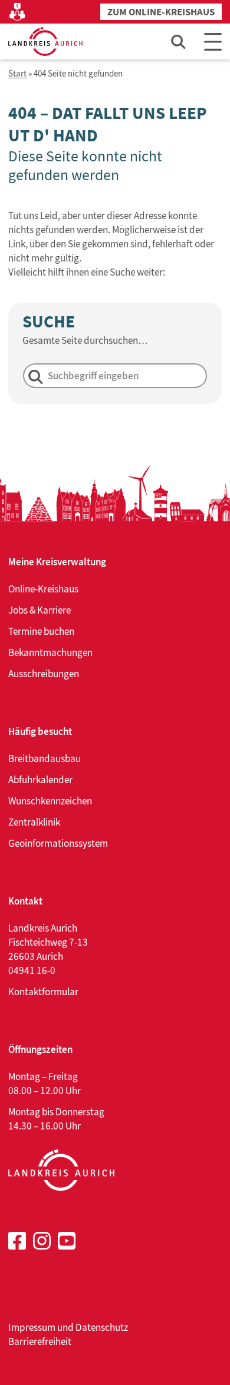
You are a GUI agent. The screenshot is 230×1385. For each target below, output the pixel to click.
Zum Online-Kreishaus (161, 12)
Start (17, 73)
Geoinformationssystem (58, 843)
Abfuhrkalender (40, 779)
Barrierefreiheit (39, 1341)
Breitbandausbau (44, 758)
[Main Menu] (213, 41)
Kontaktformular (43, 991)
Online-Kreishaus (43, 588)
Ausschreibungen (43, 673)
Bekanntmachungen (50, 652)
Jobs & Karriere (39, 610)
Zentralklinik (34, 822)
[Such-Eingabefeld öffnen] (179, 41)
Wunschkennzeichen (50, 800)
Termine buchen (41, 631)
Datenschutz (101, 1327)
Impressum (31, 1327)
